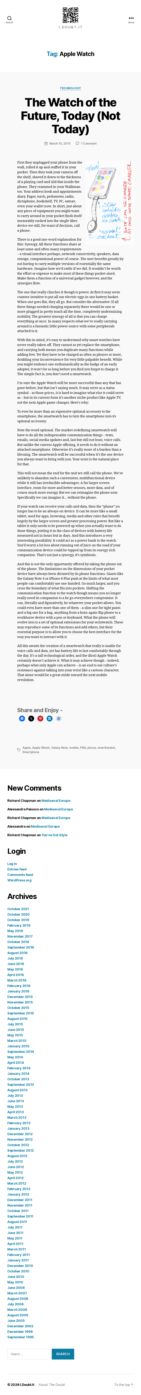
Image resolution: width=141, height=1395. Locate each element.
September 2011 (20, 1216)
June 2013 (15, 1101)
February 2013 (18, 1123)
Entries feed (17, 869)
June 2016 (15, 964)
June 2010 (15, 1277)
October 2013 (18, 1079)
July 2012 (15, 1161)
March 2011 (16, 1249)
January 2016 (18, 991)
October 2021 (18, 909)
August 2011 (17, 1222)
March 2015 (16, 1041)
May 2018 (15, 931)
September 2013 (20, 1085)
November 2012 (20, 1139)
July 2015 (15, 1024)
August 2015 (17, 1019)
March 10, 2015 (59, 143)
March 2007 (17, 1293)
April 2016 (15, 975)
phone (91, 747)
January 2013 (18, 1128)
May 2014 (15, 1057)
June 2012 (15, 1167)
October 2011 (18, 1211)
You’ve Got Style (54, 835)
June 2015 (15, 1030)
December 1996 (20, 1332)
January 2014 (18, 1074)
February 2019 (18, 925)
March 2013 (16, 1117)
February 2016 (18, 986)
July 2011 (14, 1227)
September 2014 (20, 1052)
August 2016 (17, 953)
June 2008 (16, 1288)
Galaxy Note (59, 747)
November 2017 (20, 936)
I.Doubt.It (27, 1385)
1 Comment (89, 143)
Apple (26, 747)
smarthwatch (106, 747)
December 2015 (20, 997)
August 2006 (17, 1299)
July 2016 (15, 958)
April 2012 (15, 1178)
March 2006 (17, 1310)
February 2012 (18, 1189)
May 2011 (14, 1238)
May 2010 (15, 1282)
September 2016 (20, 947)
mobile (73, 747)
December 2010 (20, 1266)
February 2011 (18, 1255)
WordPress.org (19, 880)
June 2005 (16, 1321)
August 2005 (17, 1315)
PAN (83, 747)
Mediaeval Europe (55, 801)
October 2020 (18, 914)
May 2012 (15, 1172)
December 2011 (19, 1200)
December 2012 (20, 1134)
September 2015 (20, 1013)
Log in (12, 864)
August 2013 (17, 1090)
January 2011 (18, 1260)
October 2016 (18, 942)
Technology (70, 88)
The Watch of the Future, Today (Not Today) (70, 115)
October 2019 (18, 920)
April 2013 (15, 1112)
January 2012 (18, 1194)
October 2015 (18, 1008)
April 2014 (15, 1063)
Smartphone (30, 752)
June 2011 (15, 1233)
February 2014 (18, 1068)
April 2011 (15, 1244)
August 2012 (17, 1156)
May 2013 (15, 1106)
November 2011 (19, 1205)
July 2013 (15, 1095)
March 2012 (16, 1183)
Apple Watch (41, 747)
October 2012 (18, 1145)
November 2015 (20, 1002)
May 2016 (15, 969)
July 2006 (15, 1304)
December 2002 (20, 1326)
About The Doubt (52, 1385)
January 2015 (18, 1046)
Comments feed (20, 875)
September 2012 (20, 1150)
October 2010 (18, 1271)
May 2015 (15, 1035)
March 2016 (16, 980)
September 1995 (20, 1337)
